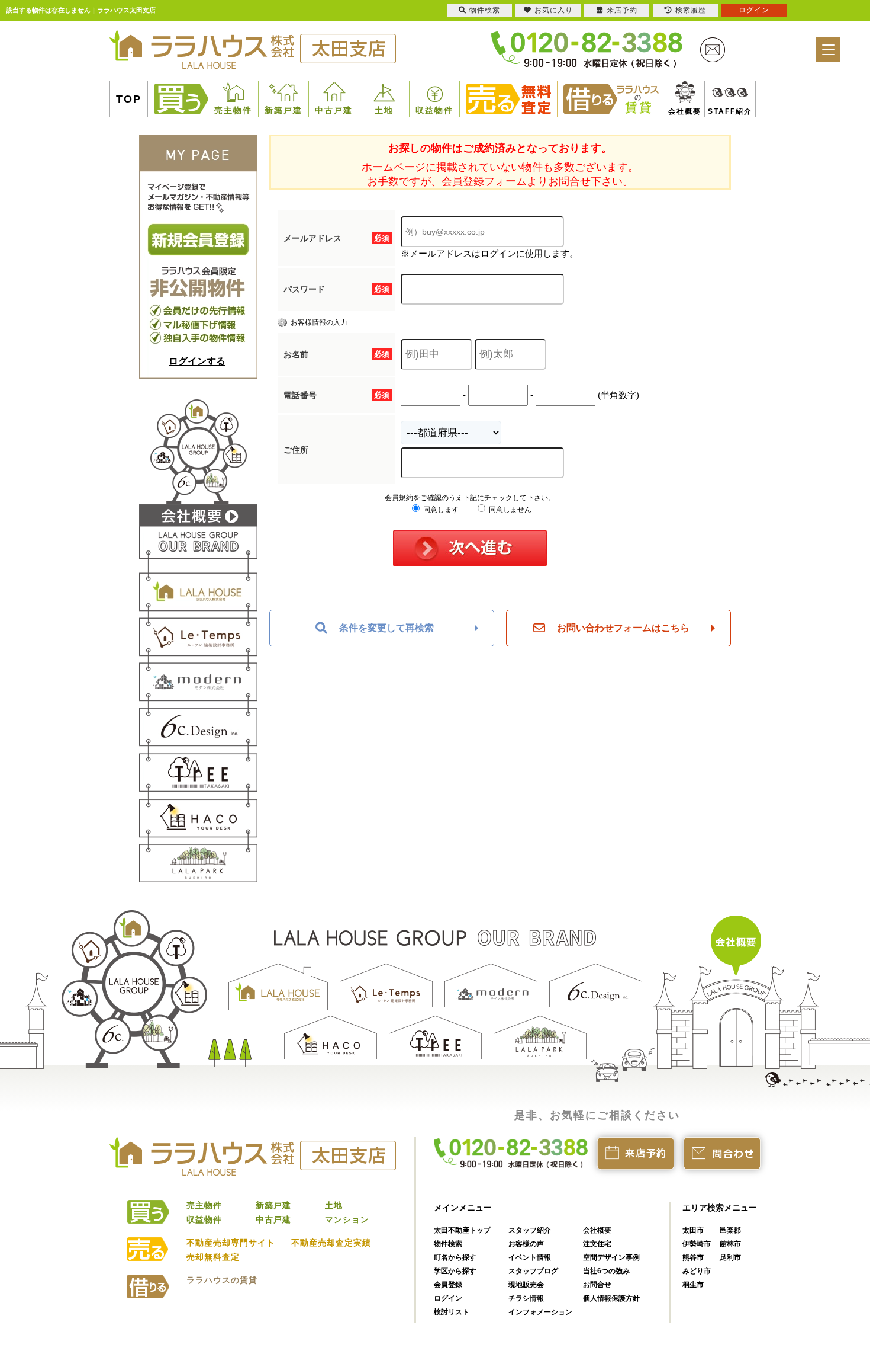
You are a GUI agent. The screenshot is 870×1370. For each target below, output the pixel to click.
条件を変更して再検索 (386, 628)
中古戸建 (334, 110)
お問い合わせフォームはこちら (623, 628)
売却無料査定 (213, 1257)
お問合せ (597, 1285)
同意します (440, 509)
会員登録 (448, 1285)
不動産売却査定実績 (331, 1242)
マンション (347, 1219)
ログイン (448, 1298)
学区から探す (455, 1271)
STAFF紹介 (716, 111)
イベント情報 (529, 1257)
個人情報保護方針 (611, 1298)
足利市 (730, 1257)
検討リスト (451, 1312)
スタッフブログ (533, 1271)
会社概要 (680, 111)
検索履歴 (690, 10)
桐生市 (693, 1285)
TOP (128, 99)
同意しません (509, 509)
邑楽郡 (730, 1230)
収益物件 (434, 110)
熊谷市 (693, 1257)
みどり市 (696, 1271)
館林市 (730, 1244)
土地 (384, 110)
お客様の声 (526, 1244)
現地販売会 (526, 1285)
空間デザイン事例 (611, 1257)
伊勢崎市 (696, 1244)
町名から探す (455, 1257)
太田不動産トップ (462, 1230)
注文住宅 (597, 1244)
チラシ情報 (526, 1298)
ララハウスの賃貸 (221, 1280)
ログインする (197, 361)
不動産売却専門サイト (230, 1242)
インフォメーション (540, 1312)
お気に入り (553, 10)
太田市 (693, 1230)
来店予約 (622, 10)
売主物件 (233, 110)
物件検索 (448, 1244)
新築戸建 (283, 110)
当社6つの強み (606, 1271)
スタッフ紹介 (529, 1230)
